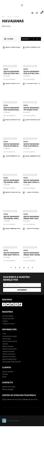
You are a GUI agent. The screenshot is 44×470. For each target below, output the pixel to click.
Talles (4, 333)
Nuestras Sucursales (8, 318)
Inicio (3, 16)
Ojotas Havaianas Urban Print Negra (31, 254)
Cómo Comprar (6, 339)
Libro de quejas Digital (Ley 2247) (11, 361)
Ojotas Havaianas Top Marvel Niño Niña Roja (11, 217)
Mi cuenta (5, 374)
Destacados (25, 39)
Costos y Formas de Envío (9, 341)
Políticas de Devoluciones (9, 349)
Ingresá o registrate (7, 371)
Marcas (9, 16)
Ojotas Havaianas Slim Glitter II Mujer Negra (11, 72)
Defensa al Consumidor (9, 356)
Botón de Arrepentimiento (9, 359)
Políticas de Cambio (7, 346)
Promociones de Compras (9, 336)
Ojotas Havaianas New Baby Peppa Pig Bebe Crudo (31, 181)
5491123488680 (9, 389)
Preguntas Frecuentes (8, 351)
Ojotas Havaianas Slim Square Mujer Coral (11, 109)
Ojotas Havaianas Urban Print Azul (31, 217)
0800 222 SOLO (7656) (8, 386)
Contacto (4, 321)
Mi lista (4, 377)
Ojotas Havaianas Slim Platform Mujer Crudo (11, 145)
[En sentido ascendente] (33, 39)
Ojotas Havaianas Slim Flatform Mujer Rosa (31, 145)
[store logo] (22, 5)
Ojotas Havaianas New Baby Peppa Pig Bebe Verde (11, 254)
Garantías (5, 344)
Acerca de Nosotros (7, 316)
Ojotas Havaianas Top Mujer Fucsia (31, 109)
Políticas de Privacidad (8, 354)
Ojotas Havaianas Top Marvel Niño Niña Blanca (11, 181)
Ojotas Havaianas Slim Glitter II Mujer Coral (31, 72)
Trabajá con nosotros (8, 323)
